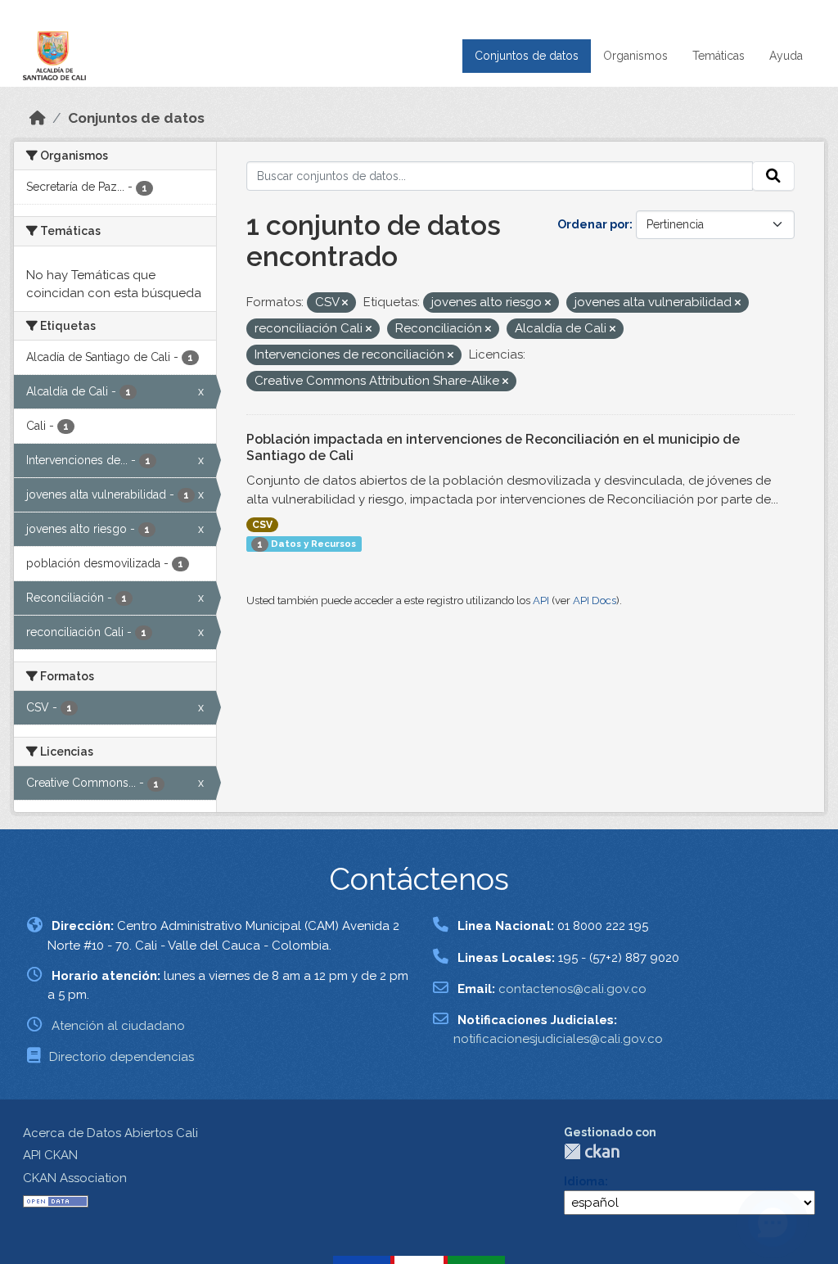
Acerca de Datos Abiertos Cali (110, 1133)
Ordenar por (593, 224)
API (541, 600)
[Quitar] (345, 303)
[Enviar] (773, 176)
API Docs (594, 600)
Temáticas (718, 55)
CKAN (591, 1151)
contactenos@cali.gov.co (572, 989)
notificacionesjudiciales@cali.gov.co (558, 1039)
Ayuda (786, 55)
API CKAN (50, 1155)
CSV (262, 524)
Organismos (635, 55)
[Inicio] (37, 118)
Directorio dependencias (121, 1057)
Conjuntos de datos (527, 55)
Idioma (584, 1181)
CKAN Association (75, 1178)
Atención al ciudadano (118, 1025)
